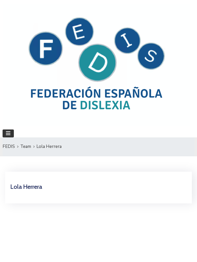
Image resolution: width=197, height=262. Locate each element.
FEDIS (9, 146)
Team (25, 146)
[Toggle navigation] (8, 133)
